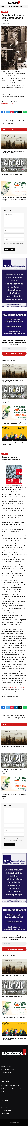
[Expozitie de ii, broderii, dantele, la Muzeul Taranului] (14, 165)
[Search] (26, 2)
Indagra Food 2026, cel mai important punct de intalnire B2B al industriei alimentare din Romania (13, 199)
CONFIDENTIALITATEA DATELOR (9, 1075)
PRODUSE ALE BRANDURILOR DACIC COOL (11, 1088)
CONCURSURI (4, 1091)
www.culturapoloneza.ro (16, 687)
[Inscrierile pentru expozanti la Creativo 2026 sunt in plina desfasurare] (14, 433)
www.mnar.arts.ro (7, 104)
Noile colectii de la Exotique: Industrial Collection (20, 717)
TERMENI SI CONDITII (6, 1072)
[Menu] (2, 2)
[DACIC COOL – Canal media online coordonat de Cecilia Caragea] (14, 2)
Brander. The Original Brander (8, 1107)
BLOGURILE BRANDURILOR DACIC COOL (10, 1085)
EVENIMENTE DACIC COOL (7, 1094)
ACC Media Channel (6, 1110)
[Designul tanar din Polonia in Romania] (14, 475)
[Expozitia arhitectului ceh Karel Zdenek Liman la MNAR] (14, 36)
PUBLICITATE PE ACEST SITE (8, 1069)
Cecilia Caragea (5, 1113)
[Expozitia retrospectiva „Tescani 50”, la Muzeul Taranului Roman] (14, 141)
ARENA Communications (7, 1105)
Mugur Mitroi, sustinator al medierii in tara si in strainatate (7, 122)
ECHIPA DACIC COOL (6, 1066)
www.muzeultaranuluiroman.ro (11, 699)
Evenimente (4, 11)
